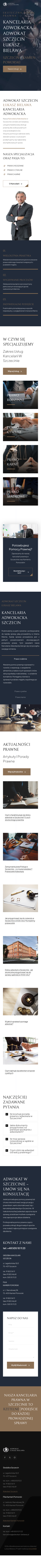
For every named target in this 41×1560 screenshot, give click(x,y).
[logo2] (11, 3)
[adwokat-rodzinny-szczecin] (20, 885)
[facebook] (5, 1457)
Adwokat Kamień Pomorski (13, 1520)
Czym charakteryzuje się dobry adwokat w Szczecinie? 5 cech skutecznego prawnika (18, 817)
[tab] (20, 658)
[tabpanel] (20, 674)
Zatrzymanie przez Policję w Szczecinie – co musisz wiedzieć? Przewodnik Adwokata (18, 869)
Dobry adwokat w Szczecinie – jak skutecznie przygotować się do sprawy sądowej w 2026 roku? (19, 972)
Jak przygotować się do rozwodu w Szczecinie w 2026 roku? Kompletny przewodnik (20, 920)
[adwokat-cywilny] (20, 1038)
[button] (20, 1116)
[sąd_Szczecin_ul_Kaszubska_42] (20, 937)
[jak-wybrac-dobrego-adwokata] (20, 989)
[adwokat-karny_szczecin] (20, 834)
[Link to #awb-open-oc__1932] (36, 4)
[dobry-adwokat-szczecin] (20, 782)
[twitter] (10, 1457)
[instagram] (15, 1457)
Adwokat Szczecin (10, 1491)
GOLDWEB (33, 1549)
